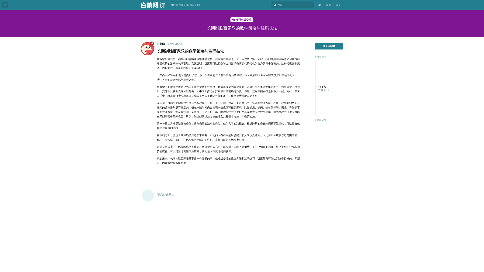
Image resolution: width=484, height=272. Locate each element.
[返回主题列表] (5, 5)
